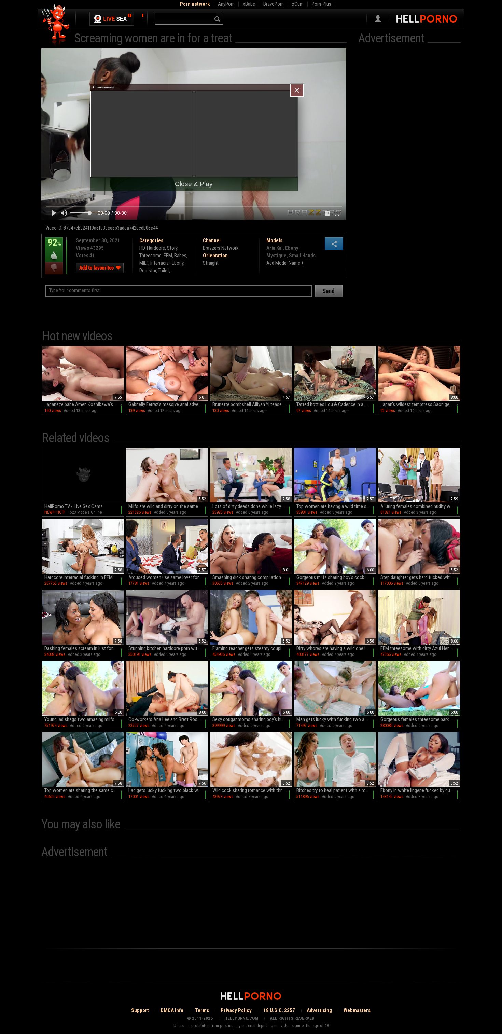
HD (142, 248)
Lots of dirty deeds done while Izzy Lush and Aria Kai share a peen (252, 506)
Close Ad (297, 90)
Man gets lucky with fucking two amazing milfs (336, 719)
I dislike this (54, 268)
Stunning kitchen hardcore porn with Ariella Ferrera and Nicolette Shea (168, 648)
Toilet (163, 270)
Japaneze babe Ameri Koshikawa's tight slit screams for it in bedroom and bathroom (84, 404)
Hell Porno (55, 25)
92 (53, 247)
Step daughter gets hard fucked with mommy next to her (420, 577)
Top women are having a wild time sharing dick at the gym (336, 506)
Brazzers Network (221, 248)
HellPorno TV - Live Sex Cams (73, 506)
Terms (202, 1010)
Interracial (160, 263)
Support (140, 1010)
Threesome (150, 255)
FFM (168, 255)
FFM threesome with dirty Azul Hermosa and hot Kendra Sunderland (420, 648)
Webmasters (357, 1010)
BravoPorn (273, 4)
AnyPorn (226, 4)
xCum (298, 4)
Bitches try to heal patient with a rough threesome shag (336, 790)
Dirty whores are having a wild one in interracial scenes (336, 648)
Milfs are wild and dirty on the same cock (168, 506)
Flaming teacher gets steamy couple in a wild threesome (252, 648)
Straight (211, 263)
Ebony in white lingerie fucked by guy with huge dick (420, 790)
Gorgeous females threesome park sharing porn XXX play (420, 719)
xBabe (249, 4)
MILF (143, 263)
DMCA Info (172, 1010)
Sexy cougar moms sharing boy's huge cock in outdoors (252, 719)
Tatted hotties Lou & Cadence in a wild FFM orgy (336, 404)
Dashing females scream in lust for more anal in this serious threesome (84, 648)
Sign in (377, 19)
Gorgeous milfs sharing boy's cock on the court (336, 577)
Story (172, 248)
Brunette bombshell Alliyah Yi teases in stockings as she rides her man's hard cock (252, 404)
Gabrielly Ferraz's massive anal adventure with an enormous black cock (168, 404)
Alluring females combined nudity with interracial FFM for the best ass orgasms (420, 506)
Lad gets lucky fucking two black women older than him (168, 790)
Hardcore (156, 248)
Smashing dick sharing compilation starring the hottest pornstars (252, 577)
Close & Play (194, 184)
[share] (334, 243)
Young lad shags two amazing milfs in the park (84, 719)
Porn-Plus (321, 4)
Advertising (319, 1010)
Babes (180, 255)
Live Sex (111, 19)
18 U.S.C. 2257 (279, 1010)
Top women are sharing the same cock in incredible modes (84, 790)
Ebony (177, 263)
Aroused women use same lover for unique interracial (168, 577)
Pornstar (147, 270)
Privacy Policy (236, 1010)
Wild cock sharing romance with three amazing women (252, 790)
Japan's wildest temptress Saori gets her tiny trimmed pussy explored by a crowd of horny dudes (420, 404)
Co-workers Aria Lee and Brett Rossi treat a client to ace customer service (168, 719)
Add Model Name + (285, 263)
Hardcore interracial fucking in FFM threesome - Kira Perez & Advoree (84, 577)
